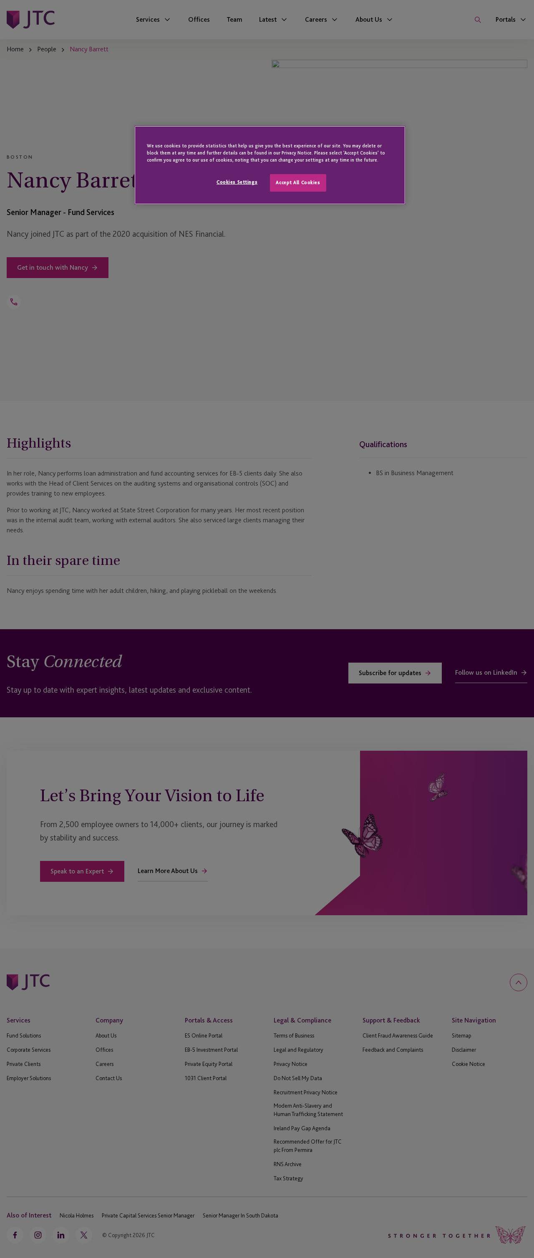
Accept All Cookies (298, 182)
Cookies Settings (237, 182)
